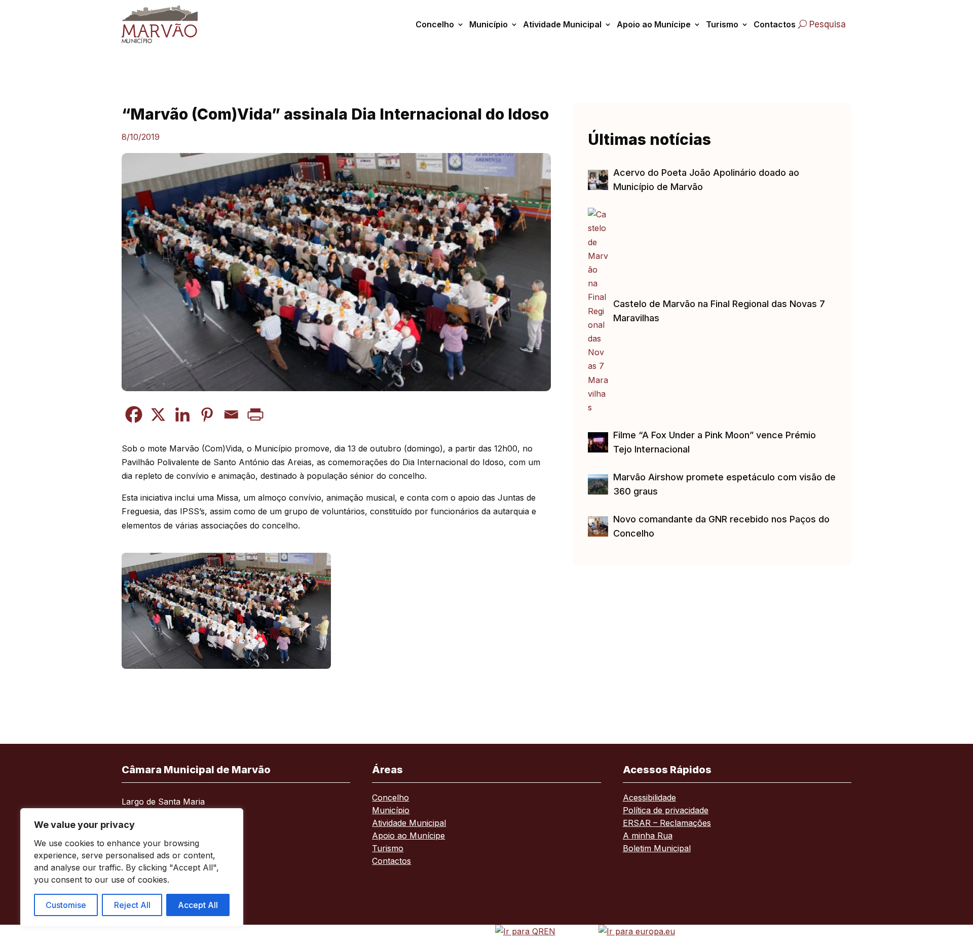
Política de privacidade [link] (665, 811)
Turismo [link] (722, 24)
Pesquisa (827, 24)
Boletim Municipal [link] (657, 849)
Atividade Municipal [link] (562, 24)
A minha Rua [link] (647, 836)
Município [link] (488, 24)
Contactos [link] (775, 24)
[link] (171, 24)
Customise (66, 905)
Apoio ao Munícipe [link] (654, 24)
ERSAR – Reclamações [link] (667, 823)
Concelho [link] (435, 24)
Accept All (198, 905)
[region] (131, 867)
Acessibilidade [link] (649, 798)
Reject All (132, 905)
